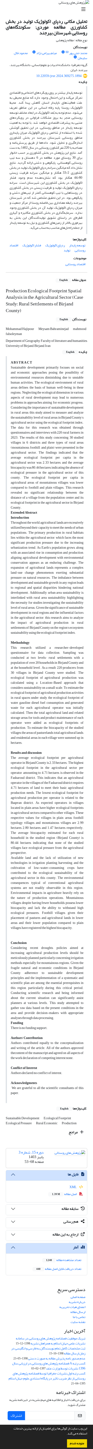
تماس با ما (79, 1317)
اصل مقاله (64, 1194)
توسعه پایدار (77, 245)
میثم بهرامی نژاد (46, 53)
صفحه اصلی (78, 1297)
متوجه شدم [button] (77, 1443)
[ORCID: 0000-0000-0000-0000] (75, 57)
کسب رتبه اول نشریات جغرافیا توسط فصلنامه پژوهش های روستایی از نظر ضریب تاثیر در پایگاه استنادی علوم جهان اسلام (47, 1376)
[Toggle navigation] (48, 9)
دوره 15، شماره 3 (31, 1152)
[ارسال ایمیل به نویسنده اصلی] (67, 52)
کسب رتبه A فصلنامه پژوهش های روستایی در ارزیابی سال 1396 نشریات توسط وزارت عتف (48, 1366)
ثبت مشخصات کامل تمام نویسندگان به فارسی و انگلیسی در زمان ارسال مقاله (48, 1351)
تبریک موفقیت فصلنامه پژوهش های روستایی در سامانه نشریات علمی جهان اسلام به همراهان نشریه (50, 1341)
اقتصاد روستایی (75, 264)
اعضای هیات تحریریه (72, 1307)
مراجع (73, 1132)
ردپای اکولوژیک (55, 245)
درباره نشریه (77, 1302)
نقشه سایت (78, 1322)
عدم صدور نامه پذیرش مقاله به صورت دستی (56, 1358)
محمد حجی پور (78, 53)
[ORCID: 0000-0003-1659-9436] (34, 52)
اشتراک (16, 1415)
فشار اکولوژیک (31, 245)
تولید (67, 250)
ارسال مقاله (77, 1312)
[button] (65, 1434)
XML (73, 1187)
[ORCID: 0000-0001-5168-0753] (63, 52)
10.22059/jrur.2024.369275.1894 (59, 76)
